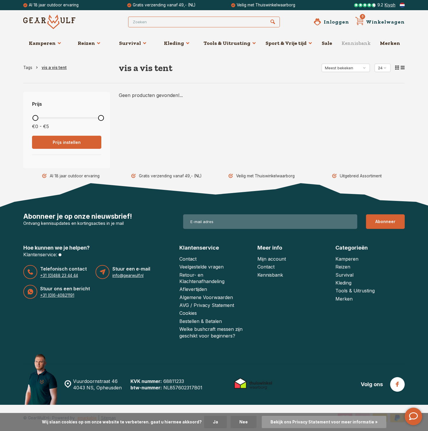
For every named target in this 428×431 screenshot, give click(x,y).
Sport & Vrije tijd (286, 43)
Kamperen (42, 43)
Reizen (86, 43)
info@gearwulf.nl (128, 275)
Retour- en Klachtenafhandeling (201, 278)
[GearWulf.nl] (58, 22)
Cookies (188, 313)
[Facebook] (397, 384)
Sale (327, 43)
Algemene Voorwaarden (206, 297)
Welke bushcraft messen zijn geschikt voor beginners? (211, 332)
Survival (130, 43)
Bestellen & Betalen (200, 321)
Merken (390, 43)
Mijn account (271, 259)
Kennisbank (356, 43)
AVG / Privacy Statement (206, 305)
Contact (188, 259)
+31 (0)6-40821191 (57, 295)
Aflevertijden (193, 289)
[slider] (35, 118)
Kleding (174, 43)
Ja (215, 422)
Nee (243, 422)
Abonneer (385, 221)
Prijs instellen (67, 142)
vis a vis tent (54, 67)
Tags (27, 67)
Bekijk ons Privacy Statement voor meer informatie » (324, 422)
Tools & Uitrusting (227, 43)
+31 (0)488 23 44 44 (59, 275)
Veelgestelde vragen (201, 267)
